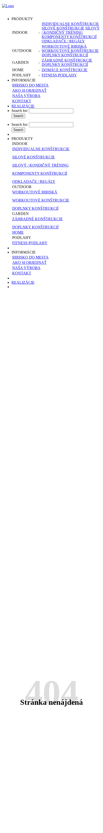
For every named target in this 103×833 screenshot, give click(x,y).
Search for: (19, 111)
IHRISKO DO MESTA (30, 85)
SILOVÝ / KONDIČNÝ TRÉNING (71, 30)
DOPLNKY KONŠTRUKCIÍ (65, 55)
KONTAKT (21, 101)
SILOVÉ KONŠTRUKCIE (63, 28)
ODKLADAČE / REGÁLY (63, 41)
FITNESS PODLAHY (59, 75)
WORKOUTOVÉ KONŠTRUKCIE (70, 51)
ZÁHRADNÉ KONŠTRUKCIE (67, 60)
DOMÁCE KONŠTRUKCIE (64, 70)
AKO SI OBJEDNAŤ (29, 90)
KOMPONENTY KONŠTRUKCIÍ (69, 37)
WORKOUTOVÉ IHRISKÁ (64, 46)
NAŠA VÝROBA (26, 96)
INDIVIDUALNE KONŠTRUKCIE (70, 24)
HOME (18, 232)
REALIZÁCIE (22, 106)
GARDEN (20, 214)
